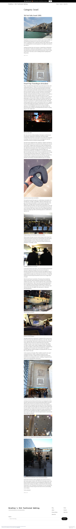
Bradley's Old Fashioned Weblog (18, 4)
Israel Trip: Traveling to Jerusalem (36, 83)
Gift (50, 1)
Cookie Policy (18, 527)
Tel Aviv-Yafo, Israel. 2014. (33, 15)
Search (10, 516)
